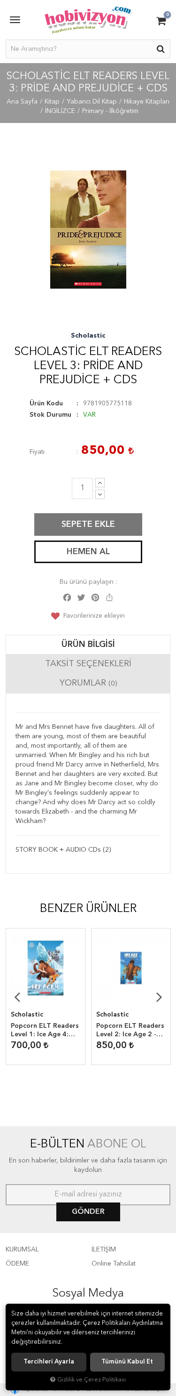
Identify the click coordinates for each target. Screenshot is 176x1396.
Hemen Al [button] (88, 552)
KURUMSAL (22, 1249)
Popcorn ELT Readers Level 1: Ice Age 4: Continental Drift (45, 1031)
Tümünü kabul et (127, 1362)
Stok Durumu (50, 415)
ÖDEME (17, 1263)
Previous (17, 996)
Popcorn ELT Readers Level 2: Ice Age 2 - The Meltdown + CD (130, 1031)
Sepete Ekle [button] (88, 524)
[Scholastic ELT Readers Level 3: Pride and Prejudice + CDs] (88, 229)
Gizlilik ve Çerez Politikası (91, 1380)
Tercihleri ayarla (48, 1362)
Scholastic (88, 335)
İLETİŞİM (104, 1249)
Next (159, 996)
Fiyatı (37, 452)
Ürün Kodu (46, 403)
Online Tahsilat (114, 1263)
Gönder (88, 1212)
